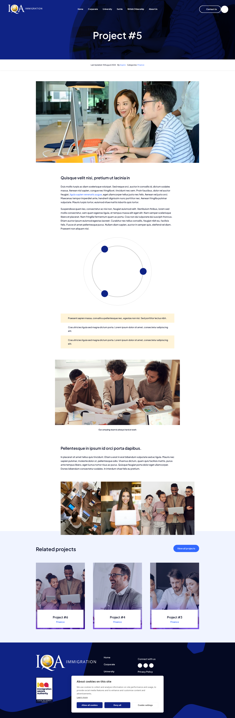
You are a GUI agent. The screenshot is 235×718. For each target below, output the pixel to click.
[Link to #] (224, 9)
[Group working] (25, 5)
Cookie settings (145, 705)
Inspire (123, 65)
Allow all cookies (90, 705)
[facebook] (140, 665)
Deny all (117, 705)
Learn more (82, 697)
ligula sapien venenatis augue (85, 194)
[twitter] (145, 665)
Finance (140, 65)
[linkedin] (151, 665)
